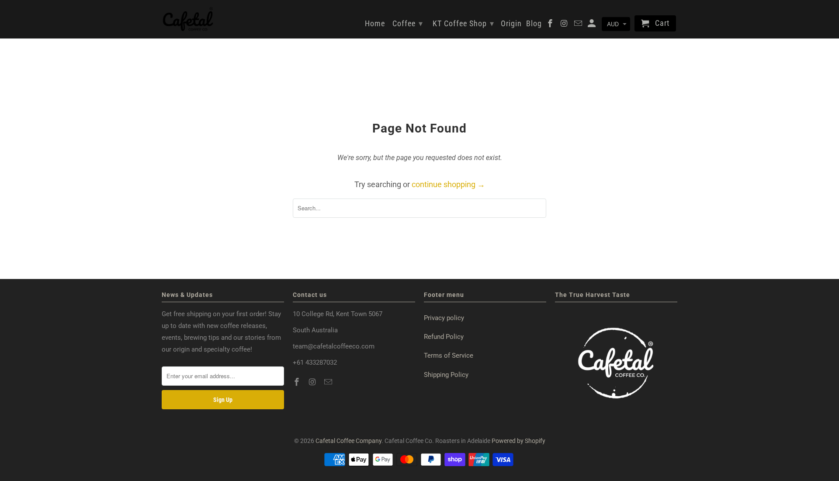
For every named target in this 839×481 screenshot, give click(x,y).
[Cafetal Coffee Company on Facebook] (297, 382)
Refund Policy (444, 337)
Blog (534, 23)
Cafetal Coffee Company (348, 440)
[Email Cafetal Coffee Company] (329, 382)
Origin (511, 23)
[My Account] (592, 25)
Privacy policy (444, 318)
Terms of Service (448, 355)
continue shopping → (448, 184)
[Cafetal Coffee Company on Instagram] (313, 382)
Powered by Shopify (518, 440)
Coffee (407, 23)
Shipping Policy (446, 375)
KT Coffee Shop (463, 23)
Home (375, 23)
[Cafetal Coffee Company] (188, 19)
